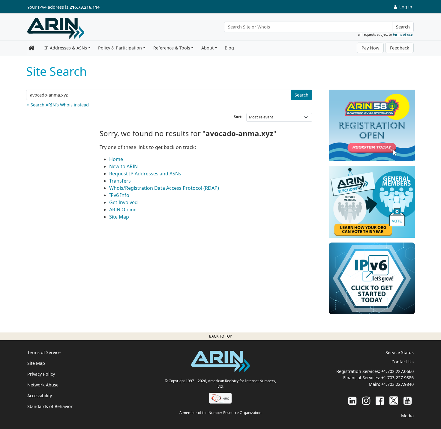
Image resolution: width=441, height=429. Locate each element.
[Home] (55, 28)
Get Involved (123, 202)
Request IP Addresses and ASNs (145, 173)
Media (407, 416)
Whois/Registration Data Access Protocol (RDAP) (164, 188)
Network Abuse (42, 385)
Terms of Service (44, 352)
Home (116, 159)
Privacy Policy (41, 374)
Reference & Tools (171, 48)
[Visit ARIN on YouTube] (407, 400)
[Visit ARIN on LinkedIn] (352, 400)
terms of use (402, 34)
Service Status (400, 352)
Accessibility (39, 395)
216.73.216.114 (85, 7)
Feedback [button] (399, 48)
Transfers (120, 180)
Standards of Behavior (50, 406)
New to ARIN (123, 166)
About (207, 48)
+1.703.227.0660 (397, 371)
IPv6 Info (119, 195)
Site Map (119, 216)
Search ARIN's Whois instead (60, 105)
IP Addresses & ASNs (65, 48)
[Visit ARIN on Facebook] (380, 400)
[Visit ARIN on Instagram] (366, 400)
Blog (229, 48)
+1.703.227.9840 (397, 384)
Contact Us (403, 362)
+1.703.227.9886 (397, 377)
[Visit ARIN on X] (393, 400)
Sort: (238, 116)
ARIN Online (122, 209)
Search (403, 27)
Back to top (220, 336)
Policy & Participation (120, 48)
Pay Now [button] (370, 48)
